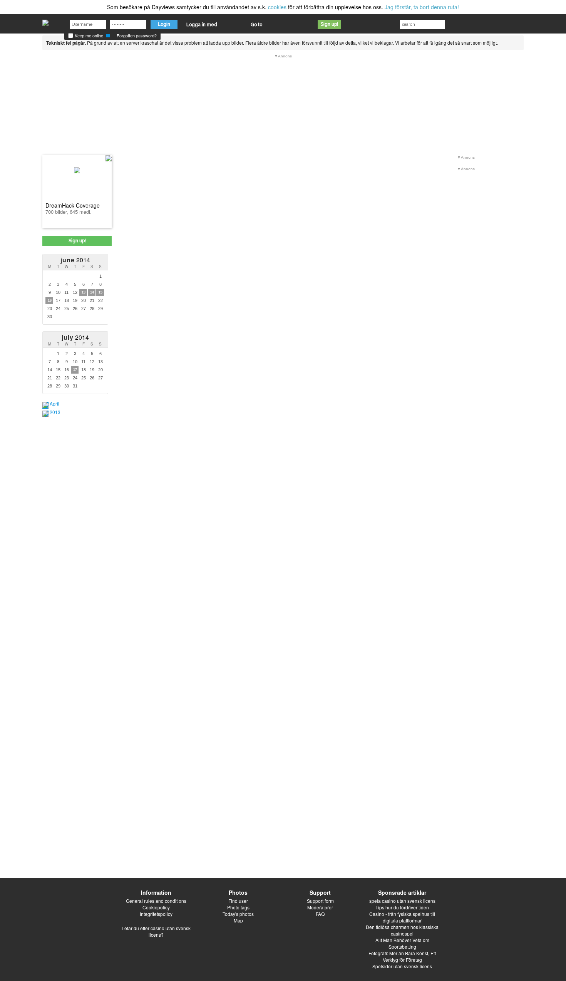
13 (83, 292)
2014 (75, 259)
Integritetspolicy (156, 914)
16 (50, 300)
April (54, 403)
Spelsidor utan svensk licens (402, 966)
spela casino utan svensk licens (402, 900)
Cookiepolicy (156, 907)
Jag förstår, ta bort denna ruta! (422, 7)
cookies (277, 7)
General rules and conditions (156, 900)
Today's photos (238, 914)
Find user (238, 900)
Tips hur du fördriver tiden (402, 907)
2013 (55, 412)
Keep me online (88, 35)
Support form (320, 900)
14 (92, 292)
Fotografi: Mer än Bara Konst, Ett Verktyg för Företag (402, 956)
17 (75, 370)
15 (100, 292)
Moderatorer (320, 907)
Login (164, 24)
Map (238, 920)
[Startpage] (45, 20)
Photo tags (238, 907)
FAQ (320, 914)
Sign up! (329, 24)
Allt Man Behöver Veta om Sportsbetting (402, 943)
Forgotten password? (137, 35)
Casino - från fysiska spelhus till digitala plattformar (402, 917)
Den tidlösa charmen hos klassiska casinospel (402, 930)
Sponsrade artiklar (402, 892)
